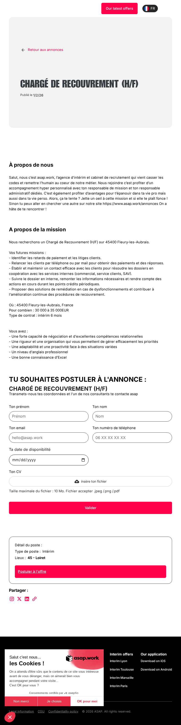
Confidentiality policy (63, 711)
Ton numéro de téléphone (114, 428)
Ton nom (99, 407)
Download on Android (156, 669)
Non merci (21, 701)
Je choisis (54, 701)
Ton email (17, 428)
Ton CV (15, 472)
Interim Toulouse (122, 669)
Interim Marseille (122, 677)
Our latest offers (119, 8)
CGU (41, 711)
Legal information (21, 711)
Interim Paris (119, 686)
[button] (10, 717)
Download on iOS (153, 661)
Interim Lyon (118, 661)
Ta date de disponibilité (29, 449)
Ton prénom (19, 407)
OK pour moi (87, 701)
